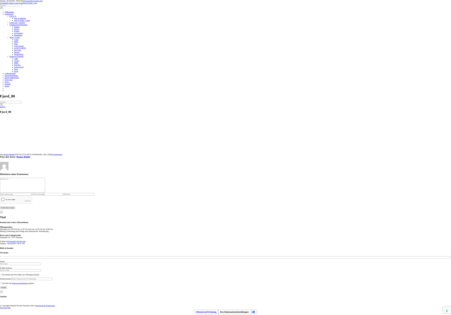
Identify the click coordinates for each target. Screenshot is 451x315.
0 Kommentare (56, 155)
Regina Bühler (9, 155)
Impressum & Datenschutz (45, 306)
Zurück (2, 107)
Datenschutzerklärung (20, 283)
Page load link (5, 308)
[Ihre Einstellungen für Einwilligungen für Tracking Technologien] (447, 311)
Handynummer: (6, 279)
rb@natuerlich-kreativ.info (33, 1)
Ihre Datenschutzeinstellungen (234, 312)
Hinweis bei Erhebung (206, 312)
